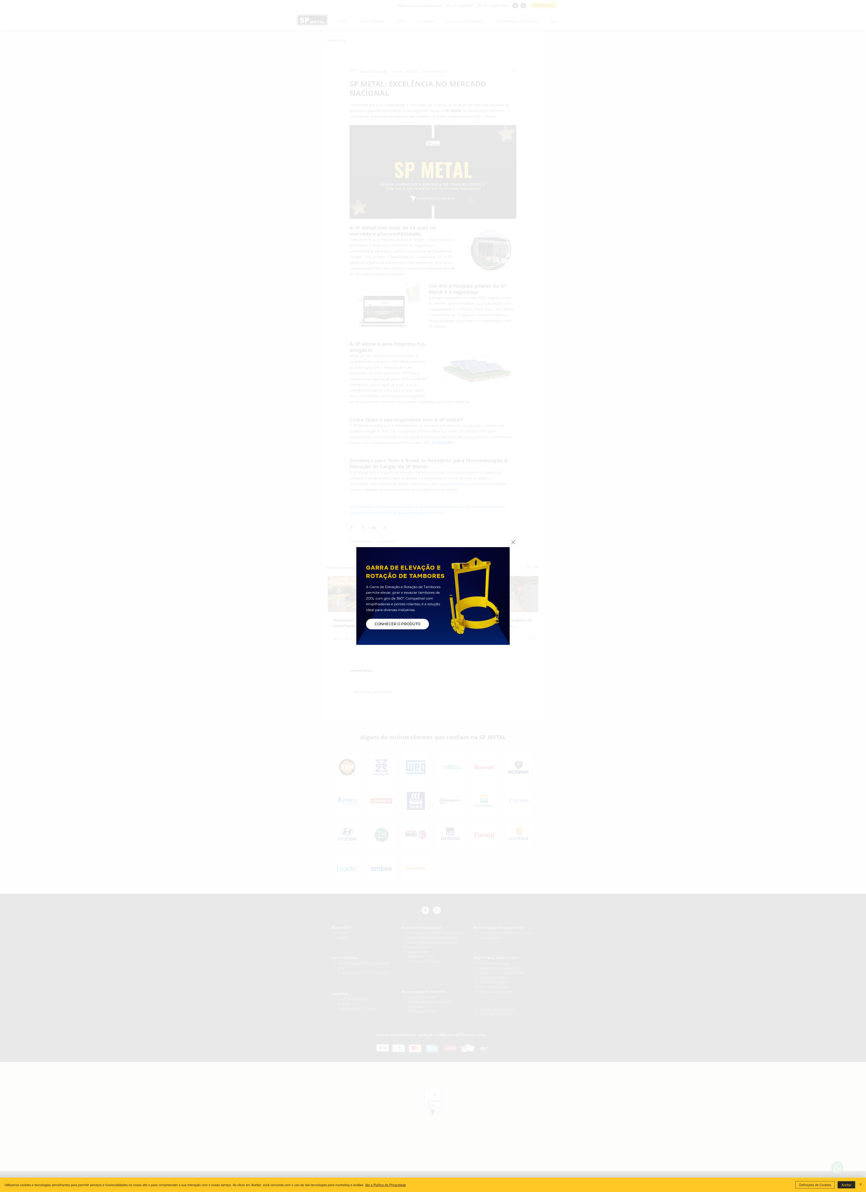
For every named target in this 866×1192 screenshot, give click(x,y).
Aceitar (846, 1185)
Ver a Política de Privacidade (385, 1185)
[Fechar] (860, 1184)
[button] (513, 542)
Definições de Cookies (815, 1185)
